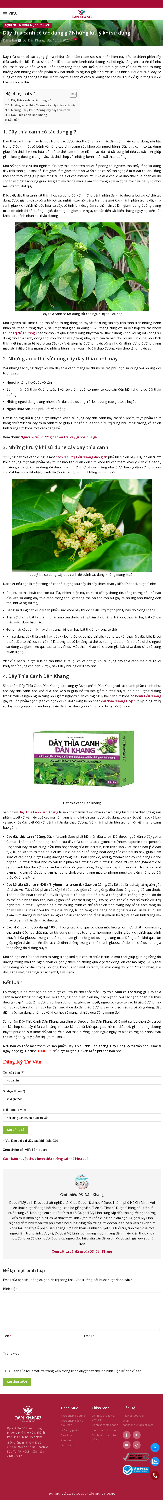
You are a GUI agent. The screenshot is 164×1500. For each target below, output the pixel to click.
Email (89, 1336)
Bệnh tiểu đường (17, 25)
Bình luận (11, 1289)
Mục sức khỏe (40, 25)
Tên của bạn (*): (14, 1072)
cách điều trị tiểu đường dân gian (81, 457)
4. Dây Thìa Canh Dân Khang (27, 115)
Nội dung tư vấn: (14, 1109)
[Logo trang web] (82, 13)
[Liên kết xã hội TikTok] (137, 1445)
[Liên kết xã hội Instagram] (137, 1435)
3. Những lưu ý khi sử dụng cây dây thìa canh (39, 110)
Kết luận (13, 119)
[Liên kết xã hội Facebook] (127, 1435)
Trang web (11, 1353)
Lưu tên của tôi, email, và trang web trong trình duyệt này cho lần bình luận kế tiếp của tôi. (75, 1371)
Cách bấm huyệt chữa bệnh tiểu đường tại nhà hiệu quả (45, 1158)
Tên (7, 1336)
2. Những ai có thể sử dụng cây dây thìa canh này (42, 105)
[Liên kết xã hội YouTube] (127, 1445)
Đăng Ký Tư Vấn (22, 1062)
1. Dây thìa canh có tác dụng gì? (30, 100)
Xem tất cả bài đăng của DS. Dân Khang (82, 1251)
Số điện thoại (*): (14, 1091)
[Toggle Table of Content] (71, 94)
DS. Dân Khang (33, 40)
